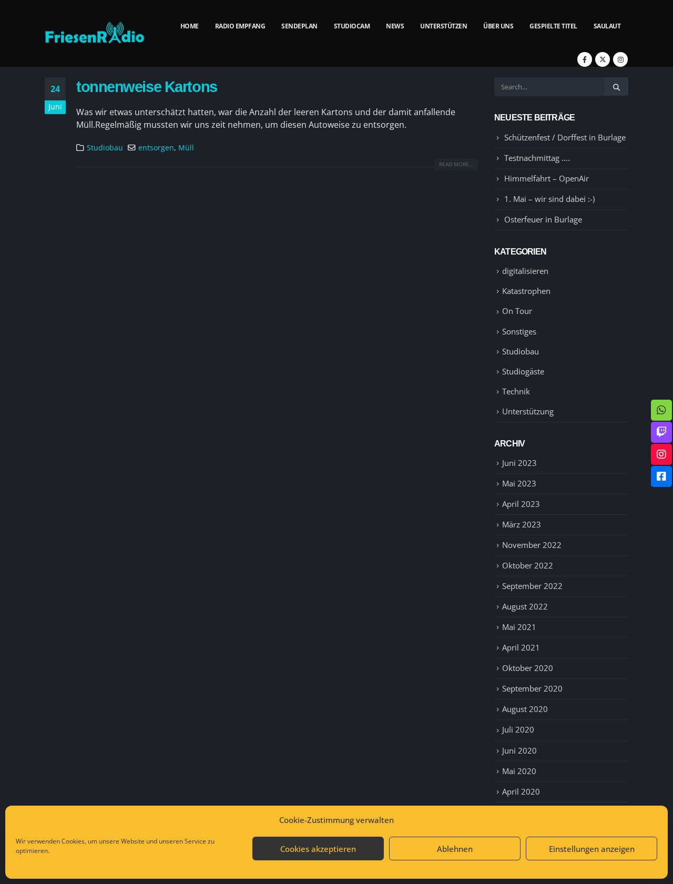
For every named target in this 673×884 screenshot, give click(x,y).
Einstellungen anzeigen (592, 849)
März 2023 (521, 524)
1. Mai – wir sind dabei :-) (549, 199)
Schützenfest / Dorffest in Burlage (565, 137)
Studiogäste (523, 371)
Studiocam (352, 26)
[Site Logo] (95, 33)
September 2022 (532, 586)
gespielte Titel (553, 26)
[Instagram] (620, 59)
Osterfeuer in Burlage (543, 219)
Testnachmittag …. (537, 158)
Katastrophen (526, 291)
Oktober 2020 (527, 668)
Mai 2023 (519, 483)
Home (189, 26)
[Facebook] (584, 59)
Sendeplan (299, 26)
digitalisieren (525, 271)
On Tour (517, 311)
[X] (602, 59)
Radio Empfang (240, 26)
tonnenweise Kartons (146, 86)
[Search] (616, 86)
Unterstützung (528, 411)
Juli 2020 (518, 729)
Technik (516, 391)
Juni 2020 (519, 750)
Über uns (498, 26)
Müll (186, 148)
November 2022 (532, 545)
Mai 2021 (519, 627)
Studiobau (105, 148)
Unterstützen (443, 26)
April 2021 (521, 647)
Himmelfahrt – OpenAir (546, 178)
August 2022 (525, 606)
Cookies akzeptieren (318, 849)
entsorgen (156, 148)
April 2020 (521, 791)
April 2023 (521, 504)
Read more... (456, 164)
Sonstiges (519, 331)
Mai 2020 (519, 771)
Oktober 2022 (527, 565)
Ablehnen (455, 849)
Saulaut (607, 26)
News (395, 26)
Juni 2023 (519, 463)
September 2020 (532, 688)
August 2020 (525, 709)
